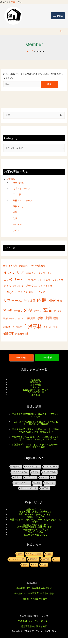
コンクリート (13, 280)
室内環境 (16, 466)
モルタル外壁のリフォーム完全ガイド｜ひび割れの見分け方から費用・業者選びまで (35, 430)
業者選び (12, 319)
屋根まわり (18, 206)
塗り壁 (7, 310)
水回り (45, 488)
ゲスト (14, 2)
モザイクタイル (20, 472)
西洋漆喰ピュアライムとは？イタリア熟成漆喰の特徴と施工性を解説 (35, 445)
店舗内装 (34, 559)
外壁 (28, 310)
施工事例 (10, 179)
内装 (42, 300)
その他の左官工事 (35, 392)
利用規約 (22, 621)
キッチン (42, 273)
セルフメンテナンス (53, 280)
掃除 (20, 554)
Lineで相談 (47, 357)
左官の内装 (35, 384)
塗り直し (18, 310)
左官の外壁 (35, 382)
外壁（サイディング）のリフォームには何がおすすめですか (35, 520)
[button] (61, 31)
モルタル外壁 (26, 292)
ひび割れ (23, 266)
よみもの (35, 395)
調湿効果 (19, 333)
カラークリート (22, 483)
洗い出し (21, 319)
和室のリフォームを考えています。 (35, 514)
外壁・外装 (18, 182)
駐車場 (37, 483)
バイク (44, 477)
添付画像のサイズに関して (36, 529)
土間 (59, 300)
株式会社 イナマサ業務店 (26, 593)
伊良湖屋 (29, 300)
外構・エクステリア (22, 200)
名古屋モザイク (32, 466)
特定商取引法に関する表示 (34, 626)
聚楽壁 (19, 327)
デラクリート (18, 286)
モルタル (17, 224)
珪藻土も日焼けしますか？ (36, 524)
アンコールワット (29, 488)
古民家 (35, 472)
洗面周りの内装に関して (35, 534)
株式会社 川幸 (23, 588)
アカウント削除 (34, 554)
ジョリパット (33, 279)
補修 (55, 327)
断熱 (59, 311)
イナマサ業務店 (37, 265)
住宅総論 (35, 379)
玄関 (48, 318)
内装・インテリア (21, 188)
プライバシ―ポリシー (39, 621)
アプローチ (31, 477)
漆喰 (15, 212)
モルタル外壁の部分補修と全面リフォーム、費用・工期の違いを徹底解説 (35, 422)
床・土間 (17, 194)
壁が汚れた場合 (35, 532)
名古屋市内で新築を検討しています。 (35, 527)
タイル (16, 230)
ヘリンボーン (51, 466)
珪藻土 (16, 218)
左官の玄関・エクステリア (36, 389)
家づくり (37, 311)
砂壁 (44, 564)
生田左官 (43, 599)
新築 (5, 318)
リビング (40, 292)
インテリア (14, 272)
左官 (47, 310)
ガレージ (50, 483)
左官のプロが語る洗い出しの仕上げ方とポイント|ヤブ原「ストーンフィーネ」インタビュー (36, 438)
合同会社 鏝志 (47, 593)
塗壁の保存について (35, 509)
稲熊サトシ (9, 327)
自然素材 (32, 326)
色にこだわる (50, 472)
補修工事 (8, 333)
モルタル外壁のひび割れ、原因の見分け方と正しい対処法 (35, 415)
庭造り (17, 477)
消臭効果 (31, 318)
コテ (49, 272)
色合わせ (47, 327)
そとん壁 (12, 265)
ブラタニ (31, 285)
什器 (25, 564)
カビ (56, 559)
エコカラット (31, 273)
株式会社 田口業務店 (42, 588)
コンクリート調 (17, 559)
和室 (52, 300)
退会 (49, 554)
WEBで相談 (21, 357)
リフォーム (12, 300)
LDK (5, 266)
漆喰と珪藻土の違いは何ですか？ (35, 512)
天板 (34, 564)
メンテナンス (45, 286)
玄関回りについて (35, 517)
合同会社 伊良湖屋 (29, 599)
